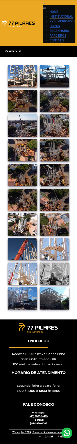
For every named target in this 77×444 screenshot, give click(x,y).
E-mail (49, 436)
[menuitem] (54, 12)
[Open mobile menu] (44, 3)
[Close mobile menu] (44, 8)
